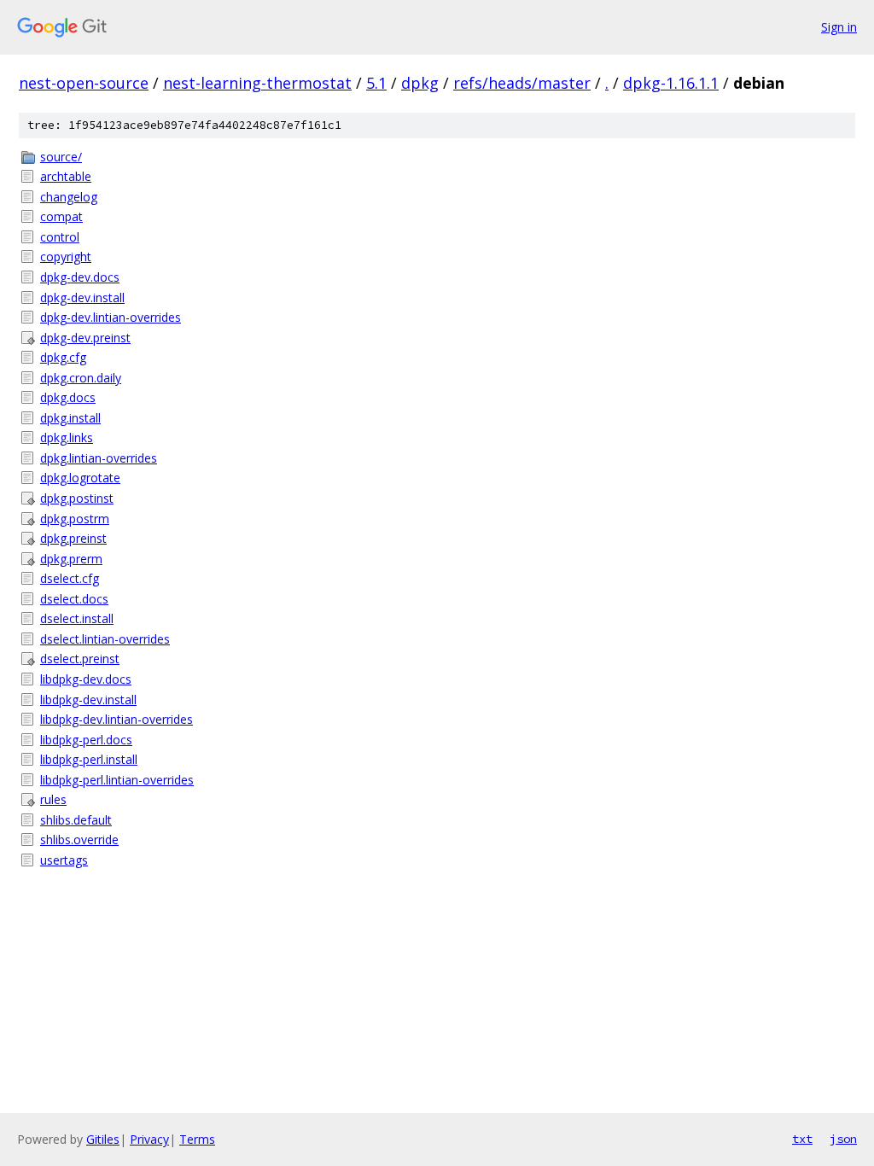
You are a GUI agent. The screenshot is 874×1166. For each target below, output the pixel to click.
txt (802, 1138)
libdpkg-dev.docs (85, 679)
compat (61, 216)
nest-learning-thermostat (257, 83)
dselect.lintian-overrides (105, 639)
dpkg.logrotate (80, 477)
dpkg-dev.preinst (85, 337)
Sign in (839, 27)
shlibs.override (79, 839)
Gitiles (102, 1139)
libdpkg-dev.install (88, 699)
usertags (64, 860)
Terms (197, 1139)
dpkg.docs (68, 397)
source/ (61, 157)
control (59, 237)
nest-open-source (84, 83)
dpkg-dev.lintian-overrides (110, 317)
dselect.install (77, 618)
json (843, 1138)
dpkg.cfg (63, 357)
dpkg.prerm (71, 559)
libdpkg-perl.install (88, 759)
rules (53, 799)
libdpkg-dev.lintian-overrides (116, 719)
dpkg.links (66, 437)
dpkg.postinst (77, 498)
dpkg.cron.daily (80, 378)
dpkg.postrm (74, 518)
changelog (68, 197)
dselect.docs (74, 599)
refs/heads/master (522, 83)
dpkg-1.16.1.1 (671, 83)
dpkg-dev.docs (79, 277)
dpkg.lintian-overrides (98, 458)
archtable (65, 176)
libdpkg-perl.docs (86, 740)
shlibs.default (76, 820)
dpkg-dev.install (82, 297)
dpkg (420, 83)
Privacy (149, 1139)
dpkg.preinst (73, 538)
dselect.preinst (79, 658)
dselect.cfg (69, 578)
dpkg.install (70, 418)
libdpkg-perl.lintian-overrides (117, 780)
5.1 (376, 83)
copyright (65, 256)
